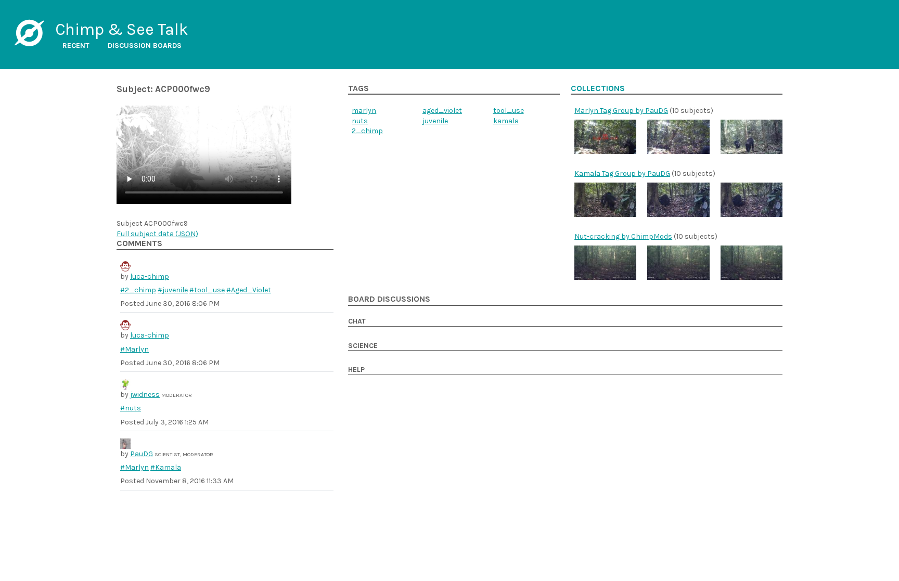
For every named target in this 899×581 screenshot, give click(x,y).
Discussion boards (145, 45)
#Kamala (165, 467)
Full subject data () (157, 233)
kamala (506, 121)
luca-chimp (149, 276)
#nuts (130, 408)
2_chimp (367, 130)
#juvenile (173, 290)
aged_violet (442, 110)
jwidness (145, 394)
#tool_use (207, 290)
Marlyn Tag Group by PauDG (621, 110)
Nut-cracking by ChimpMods (623, 236)
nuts (360, 121)
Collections (598, 88)
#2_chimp (138, 290)
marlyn (364, 110)
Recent (75, 45)
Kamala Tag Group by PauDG (622, 173)
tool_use (508, 110)
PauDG (141, 453)
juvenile (435, 121)
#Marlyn (134, 349)
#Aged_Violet (248, 290)
